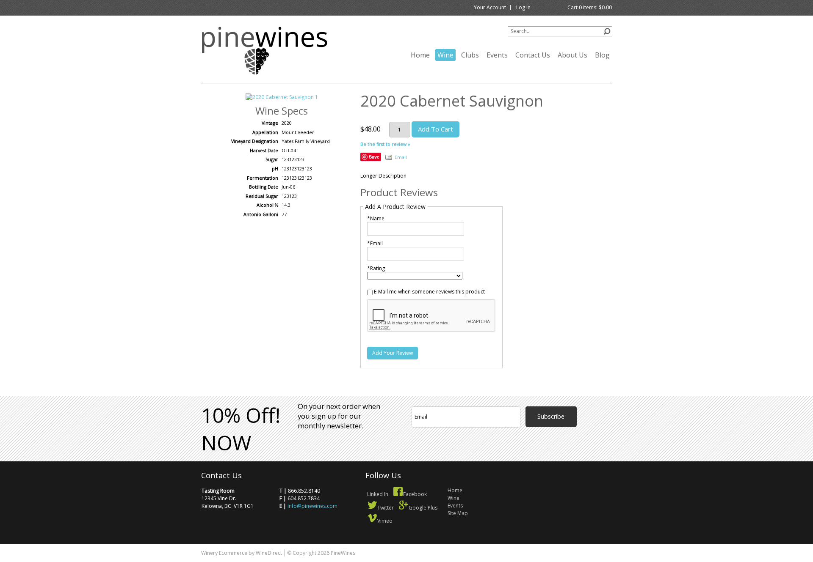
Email (401, 157)
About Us (572, 55)
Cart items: (589, 7)
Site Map (458, 513)
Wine (445, 55)
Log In (523, 7)
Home (420, 55)
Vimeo (385, 520)
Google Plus (423, 507)
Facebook (415, 494)
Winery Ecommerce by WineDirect (241, 553)
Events (497, 55)
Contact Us (532, 55)
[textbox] (560, 31)
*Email (375, 243)
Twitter (385, 507)
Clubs (470, 55)
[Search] (607, 30)
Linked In (377, 494)
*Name (375, 218)
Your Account (490, 7)
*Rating (376, 268)
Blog (602, 55)
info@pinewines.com (312, 506)
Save (374, 157)
